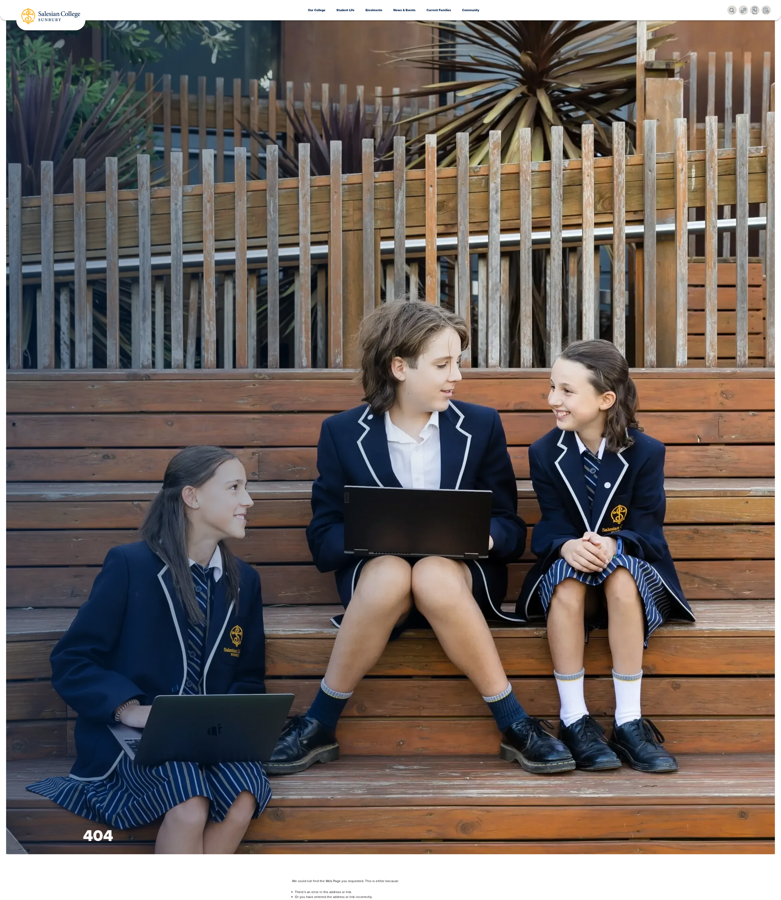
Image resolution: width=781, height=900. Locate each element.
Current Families (438, 10)
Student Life (345, 10)
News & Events (404, 10)
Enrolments (373, 10)
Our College (316, 10)
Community (470, 10)
